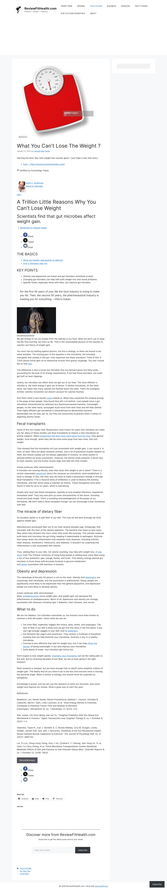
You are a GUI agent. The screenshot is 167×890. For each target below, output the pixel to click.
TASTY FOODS (141, 6)
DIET (19, 195)
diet (30, 364)
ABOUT (93, 13)
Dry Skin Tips (25, 871)
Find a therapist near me (35, 263)
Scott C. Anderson (35, 183)
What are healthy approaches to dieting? (43, 260)
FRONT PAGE (66, 6)
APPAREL (81, 6)
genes (24, 564)
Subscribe (82, 850)
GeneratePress (101, 886)
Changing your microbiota (64, 656)
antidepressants (31, 596)
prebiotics (72, 631)
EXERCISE (125, 6)
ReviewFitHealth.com (40, 8)
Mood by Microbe (34, 186)
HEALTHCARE (96, 6)
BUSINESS (111, 6)
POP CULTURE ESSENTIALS (73, 13)
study (49, 398)
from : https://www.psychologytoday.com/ (44, 164)
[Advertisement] (83, 38)
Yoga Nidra (24, 874)
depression (90, 577)
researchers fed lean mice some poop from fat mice (65, 436)
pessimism (41, 473)
